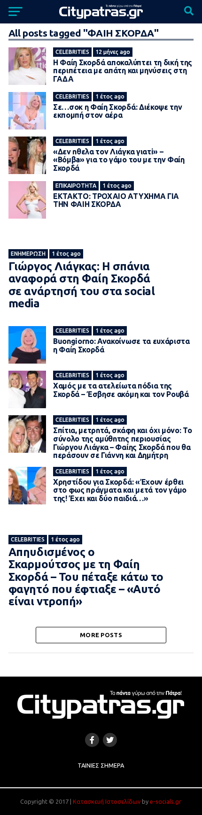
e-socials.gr (165, 801)
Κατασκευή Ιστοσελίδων (106, 801)
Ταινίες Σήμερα (101, 765)
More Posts (101, 635)
